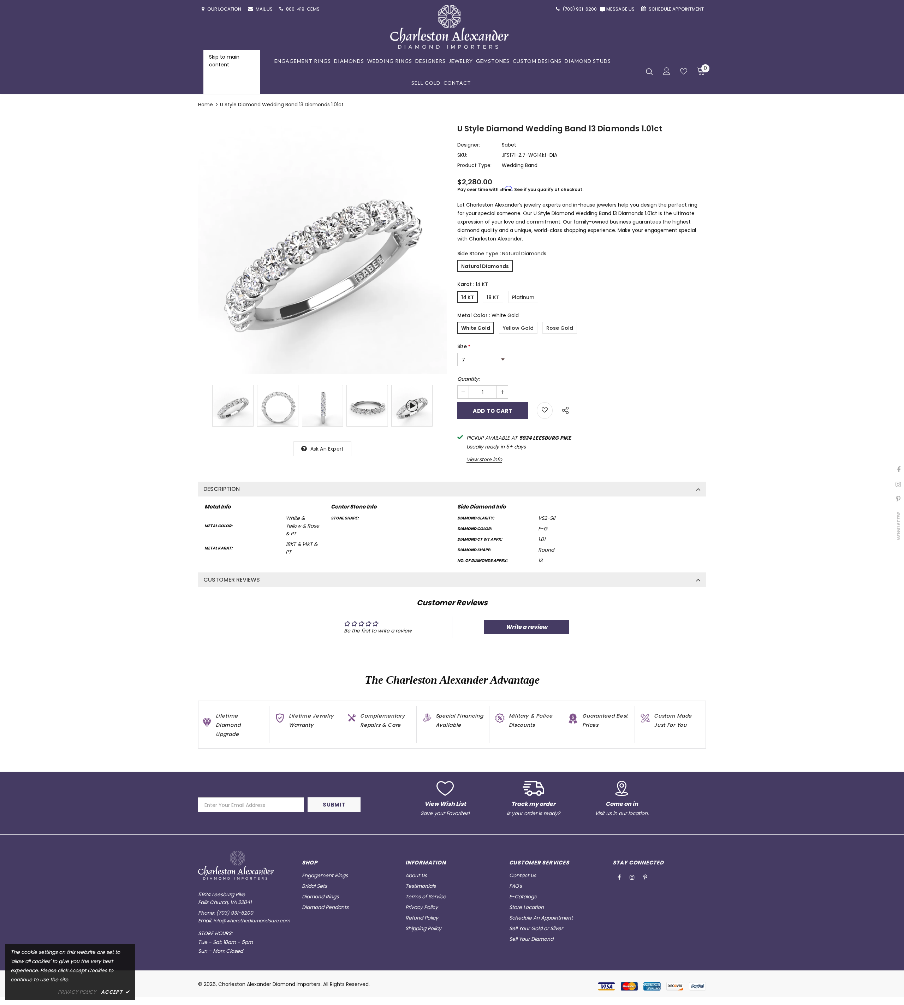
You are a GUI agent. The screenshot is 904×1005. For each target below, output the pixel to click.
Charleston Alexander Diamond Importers (269, 984)
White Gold (475, 328)
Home (205, 104)
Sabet (509, 144)
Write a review (526, 627)
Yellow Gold (518, 328)
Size (463, 346)
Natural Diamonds (485, 266)
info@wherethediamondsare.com (251, 920)
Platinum (523, 297)
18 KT (493, 297)
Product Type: (474, 165)
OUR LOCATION (224, 9)
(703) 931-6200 (234, 912)
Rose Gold (559, 328)
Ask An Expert (327, 448)
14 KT (467, 297)
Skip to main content (224, 60)
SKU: (462, 155)
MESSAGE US (621, 9)
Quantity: (468, 378)
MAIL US (265, 9)
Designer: (468, 144)
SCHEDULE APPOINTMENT (677, 9)
